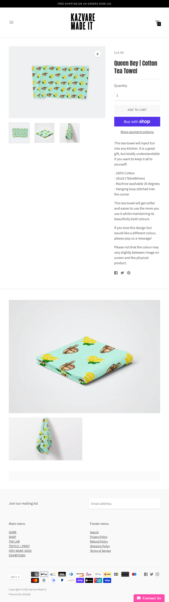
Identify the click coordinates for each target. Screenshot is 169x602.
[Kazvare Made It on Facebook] (146, 574)
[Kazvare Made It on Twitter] (151, 574)
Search (94, 532)
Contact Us (151, 598)
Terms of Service (100, 551)
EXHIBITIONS (17, 555)
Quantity (120, 86)
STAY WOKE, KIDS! (20, 551)
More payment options (137, 132)
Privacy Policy (98, 537)
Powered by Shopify (20, 594)
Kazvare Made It (37, 589)
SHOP (12, 537)
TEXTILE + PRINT (19, 546)
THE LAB (14, 541)
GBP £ (14, 577)
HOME (13, 532)
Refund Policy (99, 541)
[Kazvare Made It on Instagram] (157, 574)
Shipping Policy (100, 546)
